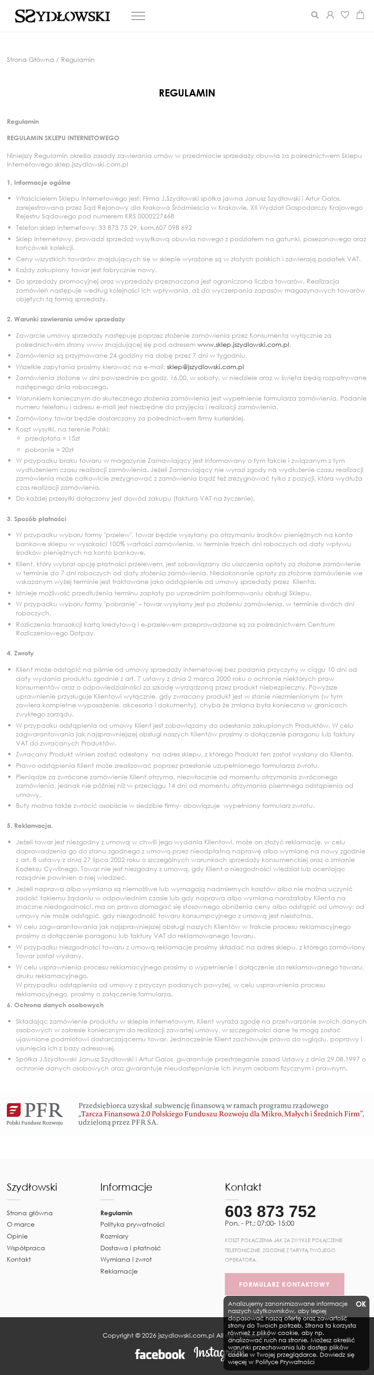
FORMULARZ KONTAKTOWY (284, 1284)
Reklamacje (119, 1271)
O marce (21, 1224)
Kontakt (19, 1259)
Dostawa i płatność (130, 1247)
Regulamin (116, 1213)
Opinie (17, 1236)
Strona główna (30, 1212)
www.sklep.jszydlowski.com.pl (243, 344)
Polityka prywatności (132, 1224)
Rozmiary (114, 1236)
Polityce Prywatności (285, 1362)
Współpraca (26, 1247)
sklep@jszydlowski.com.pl (205, 366)
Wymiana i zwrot (126, 1259)
